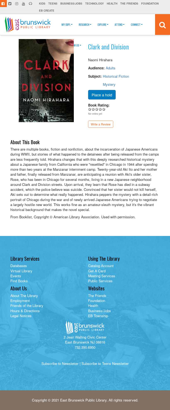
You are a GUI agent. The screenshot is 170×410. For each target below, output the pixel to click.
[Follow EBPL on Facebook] (3, 3)
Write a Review (100, 124)
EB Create (46, 10)
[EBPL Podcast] (30, 3)
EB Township (98, 315)
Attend (119, 24)
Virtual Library (21, 270)
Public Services (100, 280)
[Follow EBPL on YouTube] (24, 3)
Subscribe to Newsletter (60, 363)
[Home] (27, 24)
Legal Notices (21, 315)
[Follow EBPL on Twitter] (10, 3)
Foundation (150, 3)
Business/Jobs (71, 3)
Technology (94, 3)
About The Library (24, 295)
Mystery (109, 84)
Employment (20, 300)
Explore (102, 24)
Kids (42, 3)
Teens (52, 3)
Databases (18, 265)
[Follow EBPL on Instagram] (17, 3)
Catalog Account (101, 265)
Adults (110, 67)
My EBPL (66, 24)
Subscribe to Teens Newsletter (105, 363)
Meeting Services (101, 275)
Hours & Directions (25, 310)
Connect (136, 24)
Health (112, 3)
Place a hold (102, 94)
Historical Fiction (116, 76)
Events (15, 275)
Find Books (19, 280)
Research (84, 24)
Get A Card (97, 270)
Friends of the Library (26, 305)
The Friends (129, 3)
